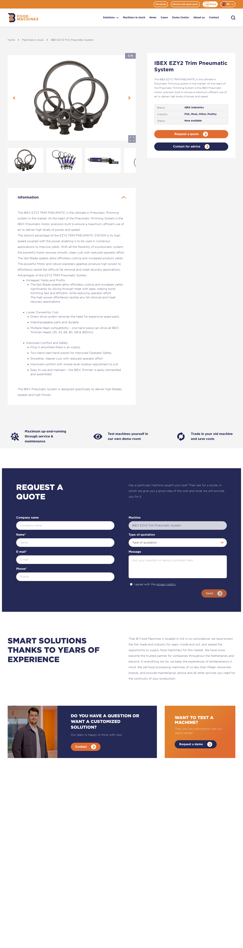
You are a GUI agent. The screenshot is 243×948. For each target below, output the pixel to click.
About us (199, 17)
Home (11, 39)
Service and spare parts (185, 4)
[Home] (23, 17)
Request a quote (187, 134)
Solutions (109, 17)
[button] (72, 98)
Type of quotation (142, 534)
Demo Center (180, 17)
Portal (212, 4)
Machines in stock (134, 17)
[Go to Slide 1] (25, 160)
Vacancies (160, 4)
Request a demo (191, 744)
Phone (21, 568)
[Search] (233, 17)
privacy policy (166, 584)
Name (21, 534)
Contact (214, 17)
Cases (164, 17)
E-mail (21, 551)
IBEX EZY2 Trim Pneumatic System (72, 39)
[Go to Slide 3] (103, 160)
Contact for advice (186, 146)
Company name (27, 517)
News (152, 17)
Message (135, 551)
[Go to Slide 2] (64, 160)
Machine (135, 517)
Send (209, 593)
